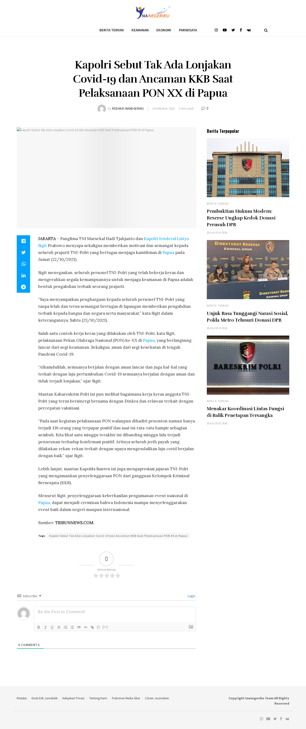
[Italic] (45, 627)
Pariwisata (188, 30)
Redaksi (22, 698)
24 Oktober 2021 (163, 109)
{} (98, 627)
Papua (168, 252)
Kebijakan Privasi (73, 698)
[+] (105, 627)
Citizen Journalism (157, 698)
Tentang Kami (98, 698)
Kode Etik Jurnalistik (45, 698)
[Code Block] (85, 627)
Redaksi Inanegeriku (128, 109)
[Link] (92, 627)
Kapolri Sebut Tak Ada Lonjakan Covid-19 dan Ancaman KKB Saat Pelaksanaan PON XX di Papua (118, 536)
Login (191, 596)
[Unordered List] (72, 627)
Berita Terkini (111, 30)
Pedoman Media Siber (126, 698)
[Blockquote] (79, 627)
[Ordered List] (65, 627)
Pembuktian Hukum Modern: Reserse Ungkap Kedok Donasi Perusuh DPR (241, 218)
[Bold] (38, 627)
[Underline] (52, 627)
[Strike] (58, 627)
